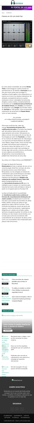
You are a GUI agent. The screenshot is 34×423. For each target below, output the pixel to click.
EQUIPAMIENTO (8, 330)
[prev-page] (3, 305)
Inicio (3, 13)
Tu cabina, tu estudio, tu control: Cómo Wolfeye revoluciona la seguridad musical (21, 290)
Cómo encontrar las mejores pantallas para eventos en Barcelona (20, 281)
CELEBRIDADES (8, 415)
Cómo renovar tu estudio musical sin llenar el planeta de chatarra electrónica (16, 326)
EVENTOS (9, 13)
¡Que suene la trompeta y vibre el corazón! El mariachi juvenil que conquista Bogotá (21, 299)
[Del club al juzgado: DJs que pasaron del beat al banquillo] (5, 371)
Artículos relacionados (9, 274)
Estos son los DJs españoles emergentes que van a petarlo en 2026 (20, 347)
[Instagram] (17, 409)
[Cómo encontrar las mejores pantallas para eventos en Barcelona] (6, 281)
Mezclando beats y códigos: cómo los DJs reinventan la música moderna (20, 338)
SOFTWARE (7, 417)
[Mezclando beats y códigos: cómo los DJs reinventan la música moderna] (5, 343)
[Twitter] (22, 409)
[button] (3, 2)
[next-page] (6, 305)
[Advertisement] (17, 67)
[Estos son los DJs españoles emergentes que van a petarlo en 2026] (5, 350)
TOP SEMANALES (25, 417)
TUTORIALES (15, 417)
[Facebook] (12, 409)
